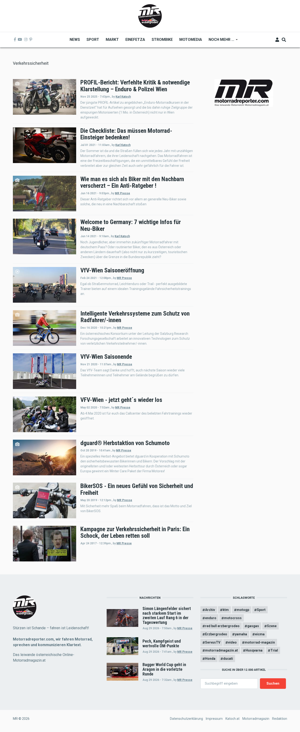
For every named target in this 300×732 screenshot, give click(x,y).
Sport (261, 610)
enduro (210, 618)
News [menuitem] (75, 39)
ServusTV (212, 642)
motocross (233, 618)
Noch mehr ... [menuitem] (219, 41)
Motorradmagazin (255, 719)
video (232, 642)
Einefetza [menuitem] (135, 39)
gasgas (253, 626)
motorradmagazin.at (221, 650)
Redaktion (279, 719)
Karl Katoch (123, 96)
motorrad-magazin (260, 642)
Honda (210, 658)
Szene (272, 626)
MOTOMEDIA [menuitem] (190, 39)
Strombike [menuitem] (162, 39)
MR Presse (122, 193)
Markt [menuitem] (112, 39)
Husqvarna (254, 650)
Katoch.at (232, 719)
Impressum (214, 719)
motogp (243, 610)
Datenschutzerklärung (186, 719)
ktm (226, 610)
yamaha (241, 634)
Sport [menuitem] (92, 39)
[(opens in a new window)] (15, 39)
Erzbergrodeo (216, 634)
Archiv (210, 610)
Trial (274, 650)
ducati (228, 658)
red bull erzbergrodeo (222, 626)
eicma (260, 634)
